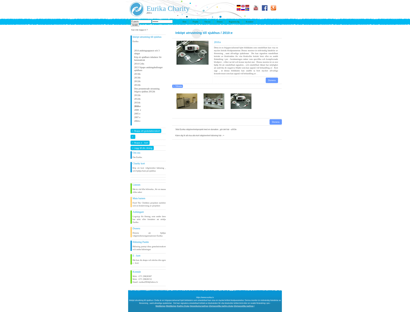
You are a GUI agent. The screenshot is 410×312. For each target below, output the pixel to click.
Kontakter (249, 22)
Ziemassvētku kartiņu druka (221, 306)
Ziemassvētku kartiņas (244, 306)
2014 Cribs (139, 64)
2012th (137, 81)
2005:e (137, 113)
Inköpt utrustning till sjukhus (197, 33)
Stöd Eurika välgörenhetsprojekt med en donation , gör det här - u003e (206, 129)
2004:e (137, 121)
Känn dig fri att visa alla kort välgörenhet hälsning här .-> (199, 135)
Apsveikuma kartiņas (199, 306)
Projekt (195, 22)
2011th (137, 102)
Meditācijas (160, 306)
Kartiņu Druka (183, 306)
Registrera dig (234, 22)
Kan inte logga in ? (139, 30)
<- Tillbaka (177, 86)
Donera (219, 22)
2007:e (137, 117)
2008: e (137, 110)
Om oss (207, 22)
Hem (184, 22)
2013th (137, 74)
